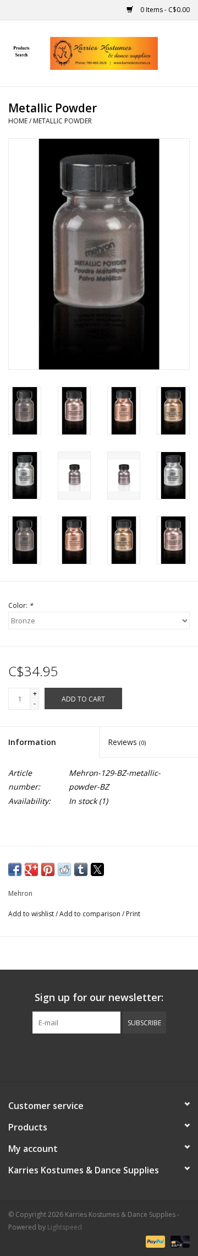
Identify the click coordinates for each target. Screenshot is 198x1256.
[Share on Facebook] (14, 869)
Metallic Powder (62, 121)
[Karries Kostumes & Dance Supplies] (120, 52)
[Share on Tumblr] (80, 869)
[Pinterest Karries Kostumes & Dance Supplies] (99, 1056)
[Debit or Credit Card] (178, 1241)
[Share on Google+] (31, 869)
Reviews (127, 742)
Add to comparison (90, 913)
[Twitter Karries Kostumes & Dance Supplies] (79, 1056)
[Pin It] (47, 869)
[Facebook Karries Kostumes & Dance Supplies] (59, 1056)
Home (18, 121)
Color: (20, 605)
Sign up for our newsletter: (99, 997)
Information (32, 742)
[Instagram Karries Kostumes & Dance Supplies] (138, 1056)
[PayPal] (154, 1241)
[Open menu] (21, 51)
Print (133, 913)
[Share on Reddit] (64, 869)
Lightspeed (64, 1227)
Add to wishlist (32, 913)
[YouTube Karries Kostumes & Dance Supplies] (119, 1056)
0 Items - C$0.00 (164, 9)
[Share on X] (97, 869)
